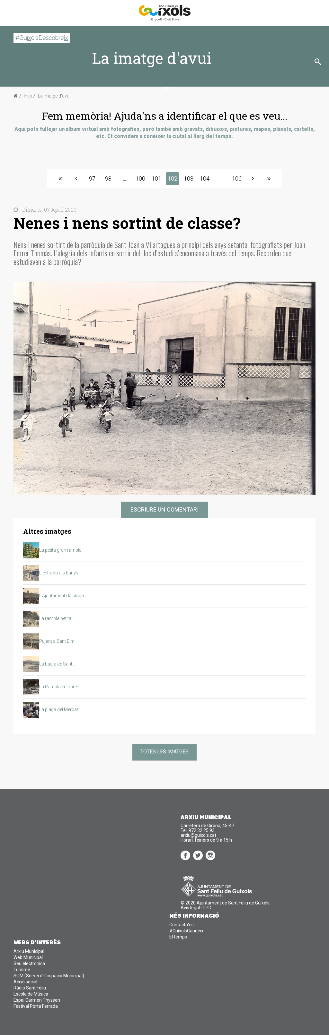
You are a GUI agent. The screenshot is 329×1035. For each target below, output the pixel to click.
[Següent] (252, 178)
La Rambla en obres (59, 686)
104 (204, 178)
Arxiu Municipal (28, 951)
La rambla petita (55, 618)
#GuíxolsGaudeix (186, 930)
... (124, 178)
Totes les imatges (164, 752)
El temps (178, 936)
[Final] (268, 178)
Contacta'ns (181, 924)
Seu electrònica (29, 963)
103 (188, 178)
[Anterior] (76, 178)
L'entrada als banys (58, 572)
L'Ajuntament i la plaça (61, 595)
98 (108, 178)
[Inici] (60, 178)
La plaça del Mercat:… (60, 709)
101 (156, 178)
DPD (207, 907)
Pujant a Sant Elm (57, 641)
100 (140, 178)
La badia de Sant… (57, 663)
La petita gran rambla (60, 550)
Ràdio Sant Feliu (29, 987)
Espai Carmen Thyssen (36, 1000)
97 (92, 178)
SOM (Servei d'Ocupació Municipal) (48, 975)
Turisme (21, 969)
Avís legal (190, 907)
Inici (28, 95)
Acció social (25, 981)
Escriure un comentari (164, 509)
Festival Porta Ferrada (35, 1006)
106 (237, 178)
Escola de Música (30, 994)
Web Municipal (28, 957)
